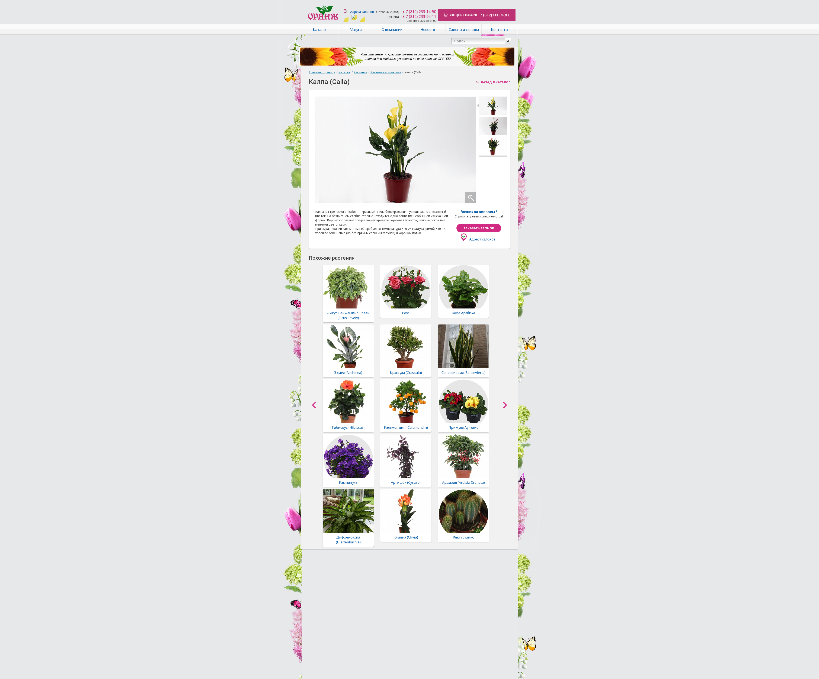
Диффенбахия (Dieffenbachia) (348, 539)
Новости (427, 29)
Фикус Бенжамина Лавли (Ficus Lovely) (348, 315)
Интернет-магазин (463, 15)
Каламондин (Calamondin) (406, 427)
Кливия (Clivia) (406, 537)
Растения (360, 72)
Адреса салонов (362, 12)
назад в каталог (495, 82)
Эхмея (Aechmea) (348, 372)
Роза (406, 313)
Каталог (320, 29)
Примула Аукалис (463, 427)
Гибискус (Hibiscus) (348, 427)
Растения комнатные (385, 72)
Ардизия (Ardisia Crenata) (463, 482)
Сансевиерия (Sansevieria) (463, 372)
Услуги (356, 29)
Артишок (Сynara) (406, 482)
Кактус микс (463, 537)
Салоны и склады (464, 29)
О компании (392, 29)
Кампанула (348, 482)
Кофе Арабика (463, 313)
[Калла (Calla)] (493, 107)
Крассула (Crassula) (406, 372)
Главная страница (322, 72)
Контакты (499, 29)
